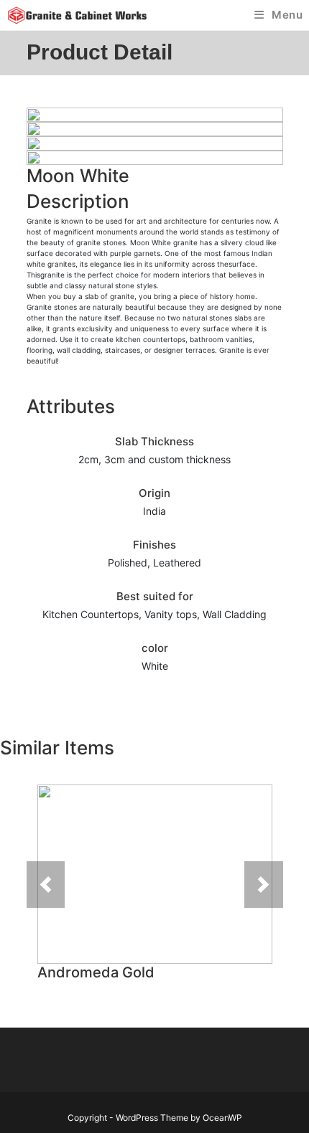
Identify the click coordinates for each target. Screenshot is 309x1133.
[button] (46, 884)
